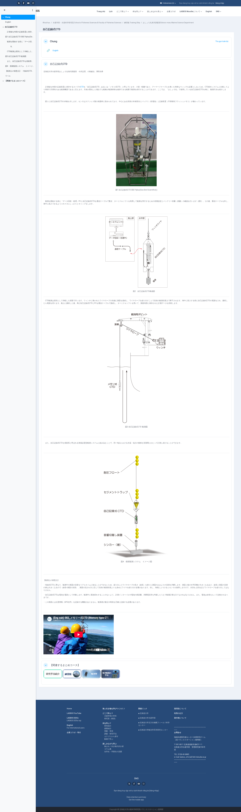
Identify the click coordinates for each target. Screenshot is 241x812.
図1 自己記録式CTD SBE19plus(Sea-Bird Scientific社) (19, 37)
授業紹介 (107, 728)
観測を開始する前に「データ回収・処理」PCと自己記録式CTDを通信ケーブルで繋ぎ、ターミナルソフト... (19, 42)
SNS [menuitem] (217, 11)
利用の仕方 (178, 713)
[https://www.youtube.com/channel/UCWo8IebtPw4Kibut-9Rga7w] (28, 3)
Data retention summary (136, 797)
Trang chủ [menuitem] (101, 11)
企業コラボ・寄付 (74, 732)
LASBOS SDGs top (74, 721)
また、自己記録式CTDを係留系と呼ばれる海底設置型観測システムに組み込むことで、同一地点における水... (19, 61)
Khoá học (46, 23)
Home (69, 709)
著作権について (180, 718)
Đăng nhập (220, 3)
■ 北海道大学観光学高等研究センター (153, 730)
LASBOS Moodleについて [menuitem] (190, 11)
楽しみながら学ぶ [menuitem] (154, 11)
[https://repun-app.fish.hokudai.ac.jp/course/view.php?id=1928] (110, 674)
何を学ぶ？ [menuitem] (137, 11)
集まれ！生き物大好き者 (114, 746)
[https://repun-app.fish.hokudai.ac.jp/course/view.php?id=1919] (91, 674)
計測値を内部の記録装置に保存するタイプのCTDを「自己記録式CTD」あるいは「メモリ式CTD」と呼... (19, 32)
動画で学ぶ (108, 739)
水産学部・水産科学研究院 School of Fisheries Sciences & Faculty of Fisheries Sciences (87, 23)
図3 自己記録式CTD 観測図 (15, 56)
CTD (82, 87)
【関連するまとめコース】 (15, 81)
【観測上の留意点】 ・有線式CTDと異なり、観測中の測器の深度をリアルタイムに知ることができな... (19, 71)
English (8, 22)
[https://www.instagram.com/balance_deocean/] (33, 3)
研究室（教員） (110, 719)
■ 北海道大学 (143, 713)
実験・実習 (108, 731)
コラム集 (107, 749)
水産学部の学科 (110, 716)
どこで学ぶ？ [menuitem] (121, 11)
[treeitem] (18, 19)
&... (9, 46)
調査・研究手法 (110, 734)
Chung (7, 17)
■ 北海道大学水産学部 (147, 718)
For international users (75, 728)
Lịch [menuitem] (110, 11)
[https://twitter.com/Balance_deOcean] (19, 3)
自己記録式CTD (11, 27)
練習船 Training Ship (132, 23)
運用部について (180, 709)
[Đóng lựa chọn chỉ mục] (4, 10)
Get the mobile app (136, 800)
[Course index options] (32, 10)
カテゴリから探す (111, 736)
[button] (168, 3)
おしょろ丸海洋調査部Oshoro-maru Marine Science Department (168, 23)
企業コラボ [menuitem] (171, 11)
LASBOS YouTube (74, 713)
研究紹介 (107, 726)
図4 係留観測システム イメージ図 (19, 66)
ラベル (8, 76)
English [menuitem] (209, 11)
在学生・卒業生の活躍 (113, 752)
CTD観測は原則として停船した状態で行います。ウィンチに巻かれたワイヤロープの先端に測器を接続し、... (19, 51)
